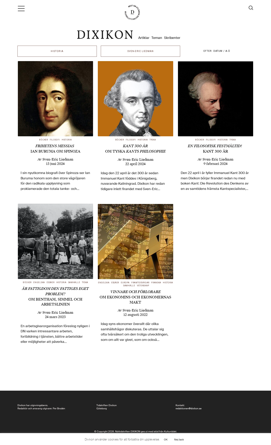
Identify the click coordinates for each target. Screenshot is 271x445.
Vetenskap (143, 285)
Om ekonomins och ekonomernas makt (135, 296)
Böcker (43, 140)
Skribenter (172, 38)
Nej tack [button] (179, 439)
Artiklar (143, 38)
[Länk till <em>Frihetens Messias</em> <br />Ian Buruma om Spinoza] (55, 98)
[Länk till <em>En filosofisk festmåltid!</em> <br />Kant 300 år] (215, 98)
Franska (156, 283)
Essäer (50, 282)
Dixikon (105, 34)
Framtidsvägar (140, 283)
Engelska (39, 282)
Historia (67, 140)
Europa (125, 283)
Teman (156, 38)
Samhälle (74, 282)
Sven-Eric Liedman (57, 159)
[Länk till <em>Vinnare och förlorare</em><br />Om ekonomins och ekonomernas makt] (135, 241)
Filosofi (55, 140)
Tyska (153, 140)
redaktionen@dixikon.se (189, 408)
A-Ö (227, 51)
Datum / (219, 51)
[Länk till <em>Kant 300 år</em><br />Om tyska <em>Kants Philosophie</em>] (135, 98)
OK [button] (166, 439)
